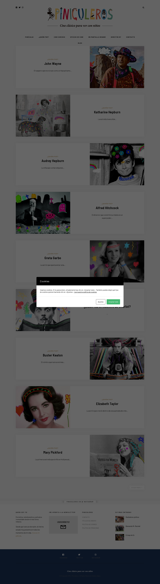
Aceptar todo (113, 302)
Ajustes (101, 302)
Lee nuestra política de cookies (85, 292)
